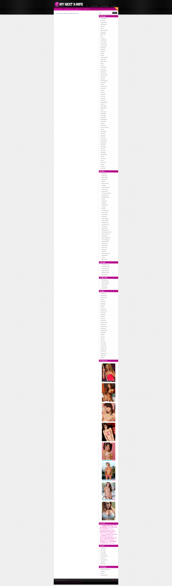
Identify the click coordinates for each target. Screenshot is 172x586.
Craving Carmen (104, 45)
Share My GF (103, 135)
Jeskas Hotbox (103, 67)
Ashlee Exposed (104, 22)
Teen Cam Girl (104, 274)
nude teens (111, 535)
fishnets (113, 530)
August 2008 (103, 332)
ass (101, 526)
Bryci (102, 36)
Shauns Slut (103, 137)
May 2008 (102, 338)
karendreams (110, 532)
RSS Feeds (116, 9)
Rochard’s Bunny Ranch (105, 569)
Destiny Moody (103, 554)
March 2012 (103, 301)
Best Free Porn (104, 179)
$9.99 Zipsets (104, 173)
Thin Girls (102, 573)
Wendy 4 (103, 257)
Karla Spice (103, 78)
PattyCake (103, 123)
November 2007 (104, 349)
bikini (101, 527)
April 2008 (103, 340)
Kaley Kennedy (103, 71)
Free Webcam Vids (105, 210)
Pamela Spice (103, 121)
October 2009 (103, 324)
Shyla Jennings (103, 139)
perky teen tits (108, 537)
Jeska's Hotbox (104, 228)
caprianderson (110, 528)
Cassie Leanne (103, 41)
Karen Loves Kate (104, 74)
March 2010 (103, 318)
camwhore (105, 528)
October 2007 (103, 351)
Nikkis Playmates (104, 119)
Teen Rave (103, 571)
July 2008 (102, 334)
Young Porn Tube (104, 575)
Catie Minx (104, 185)
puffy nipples (102, 538)
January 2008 (103, 345)
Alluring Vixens (103, 18)
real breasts (111, 538)
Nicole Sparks (103, 115)
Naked (102, 109)
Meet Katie (103, 104)
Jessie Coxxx (103, 69)
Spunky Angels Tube (105, 270)
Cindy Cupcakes (104, 43)
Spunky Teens (104, 247)
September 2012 (104, 297)
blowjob (108, 527)
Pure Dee (102, 129)
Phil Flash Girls (103, 125)
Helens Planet (103, 61)
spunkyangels (110, 539)
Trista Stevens (103, 158)
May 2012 (102, 299)
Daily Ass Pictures (105, 195)
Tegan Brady (103, 152)
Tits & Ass (102, 156)
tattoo (110, 541)
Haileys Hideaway (104, 57)
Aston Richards (103, 24)
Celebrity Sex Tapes (105, 282)
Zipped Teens (104, 259)
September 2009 (104, 326)
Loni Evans (103, 561)
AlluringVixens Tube (105, 264)
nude (107, 535)
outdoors (102, 537)
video (103, 543)
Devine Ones (104, 200)
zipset (113, 543)
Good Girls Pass (105, 214)
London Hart (103, 94)
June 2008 (103, 336)
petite (114, 537)
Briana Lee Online (104, 30)
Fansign (102, 53)
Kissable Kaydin (104, 86)
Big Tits (102, 28)
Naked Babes (103, 563)
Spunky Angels (103, 142)
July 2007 (102, 357)
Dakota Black (103, 47)
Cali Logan (103, 38)
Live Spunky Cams (79, 582)
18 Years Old (103, 548)
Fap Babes (104, 206)
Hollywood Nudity (105, 220)
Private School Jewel (105, 127)
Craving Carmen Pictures (106, 193)
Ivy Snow (102, 65)
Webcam (102, 164)
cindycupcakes (103, 530)
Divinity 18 (103, 51)
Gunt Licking (104, 216)
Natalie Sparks (103, 111)
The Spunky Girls (104, 154)
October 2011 (103, 303)
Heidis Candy (103, 59)
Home (56, 582)
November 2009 (104, 322)
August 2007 (103, 355)
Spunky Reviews (105, 245)
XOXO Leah (103, 168)
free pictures (112, 531)
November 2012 (104, 295)
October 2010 (103, 312)
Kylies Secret (103, 88)
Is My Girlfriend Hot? (105, 224)
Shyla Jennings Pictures (106, 237)
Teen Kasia (103, 148)
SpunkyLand (104, 249)
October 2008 (103, 328)
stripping (102, 541)
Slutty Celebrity (104, 287)
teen (114, 541)
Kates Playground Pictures (107, 232)
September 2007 (104, 353)
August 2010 (103, 314)
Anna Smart (103, 20)
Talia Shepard (103, 146)
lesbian (105, 534)
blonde (104, 527)
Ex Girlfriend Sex (105, 204)
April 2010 (103, 316)
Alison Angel (103, 550)
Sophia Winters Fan (105, 241)
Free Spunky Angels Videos (70, 582)
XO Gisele (103, 166)
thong (101, 543)
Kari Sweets (103, 76)
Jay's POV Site (104, 226)
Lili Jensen (103, 92)
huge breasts (105, 532)
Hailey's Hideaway (105, 218)
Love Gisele (103, 96)
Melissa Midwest (104, 106)
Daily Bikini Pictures (105, 197)
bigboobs (106, 526)
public (116, 537)
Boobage (103, 181)
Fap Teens (104, 208)
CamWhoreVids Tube (106, 266)
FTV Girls (102, 55)
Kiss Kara (102, 84)
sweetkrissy (107, 541)
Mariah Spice (103, 100)
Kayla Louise (103, 82)
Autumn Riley (103, 552)
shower (116, 538)
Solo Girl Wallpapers (105, 239)
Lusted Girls (103, 98)
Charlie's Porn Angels (106, 187)
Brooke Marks (103, 34)
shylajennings (103, 539)
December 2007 (104, 347)
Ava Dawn (103, 26)
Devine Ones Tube (105, 268)
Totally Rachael (105, 255)
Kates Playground (104, 80)
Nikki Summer (103, 117)
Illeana (102, 63)
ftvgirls (101, 532)
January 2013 (103, 293)
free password (104, 531)
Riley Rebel (103, 133)
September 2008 (104, 330)
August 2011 (103, 305)
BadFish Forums (105, 177)
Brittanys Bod (103, 32)
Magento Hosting (114, 580)
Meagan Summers (104, 102)
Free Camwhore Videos (62, 582)
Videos (102, 160)
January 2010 (103, 320)
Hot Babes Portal (105, 222)
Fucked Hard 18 (105, 212)
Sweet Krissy (103, 144)
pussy (106, 538)
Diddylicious (103, 49)
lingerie (108, 534)
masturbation (114, 534)
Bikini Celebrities (105, 280)
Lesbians (102, 90)
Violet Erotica (103, 162)
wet (111, 543)
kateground (102, 534)
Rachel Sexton (103, 131)
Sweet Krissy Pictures (106, 253)
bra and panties (113, 527)
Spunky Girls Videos (105, 272)
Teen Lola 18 (103, 150)
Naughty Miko (103, 113)
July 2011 (102, 307)
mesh (101, 535)
